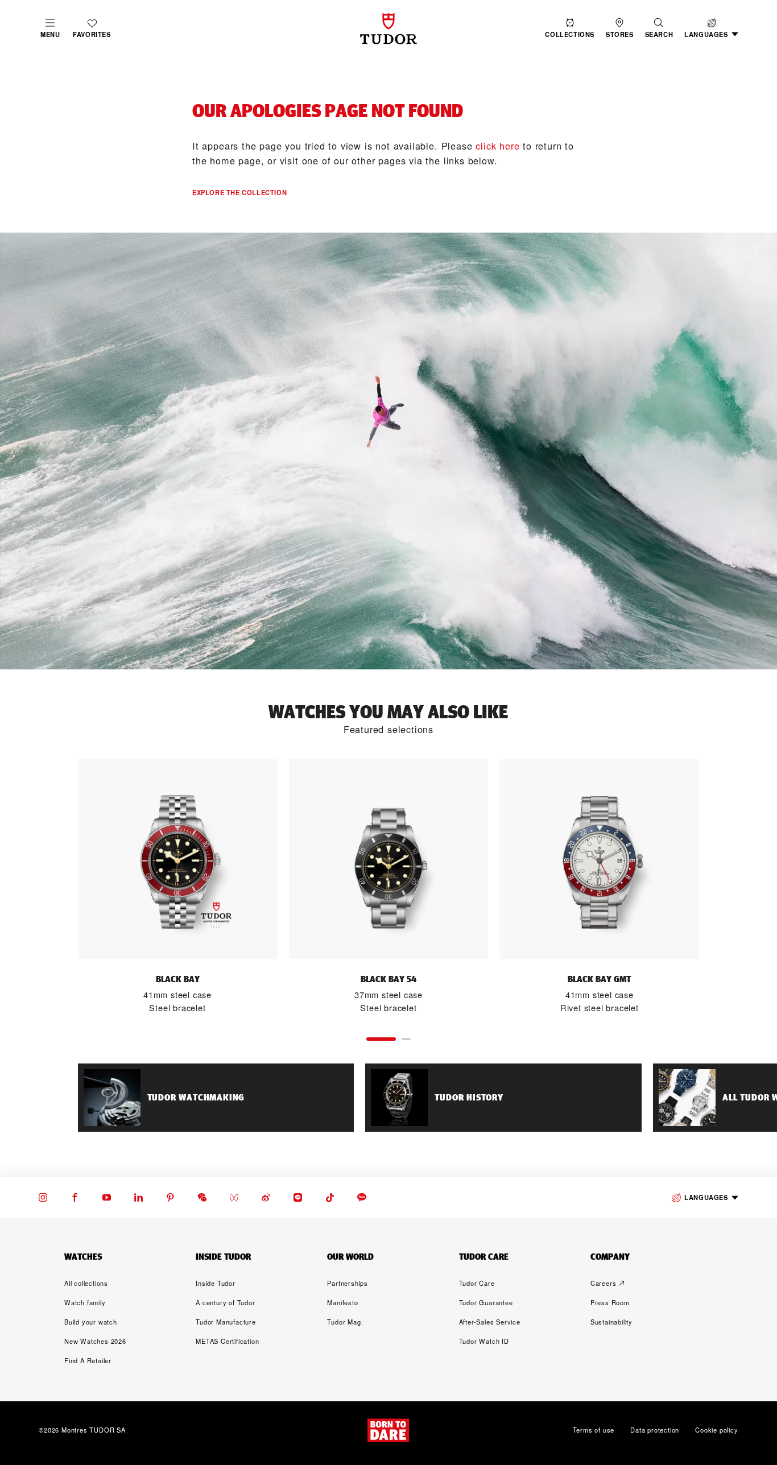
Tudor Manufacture (226, 1321)
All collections (86, 1283)
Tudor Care (477, 1283)
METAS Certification (227, 1341)
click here (497, 145)
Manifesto (342, 1302)
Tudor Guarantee (486, 1302)
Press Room (610, 1302)
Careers (603, 1283)
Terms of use (594, 1430)
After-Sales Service (489, 1321)
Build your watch (90, 1321)
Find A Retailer (87, 1360)
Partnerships (347, 1283)
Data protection (654, 1430)
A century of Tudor (225, 1302)
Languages (706, 1197)
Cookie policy (716, 1430)
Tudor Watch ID (484, 1341)
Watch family (85, 1302)
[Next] (724, 887)
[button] (659, 28)
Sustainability (611, 1321)
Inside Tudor (215, 1283)
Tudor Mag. (345, 1321)
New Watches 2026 (95, 1341)
